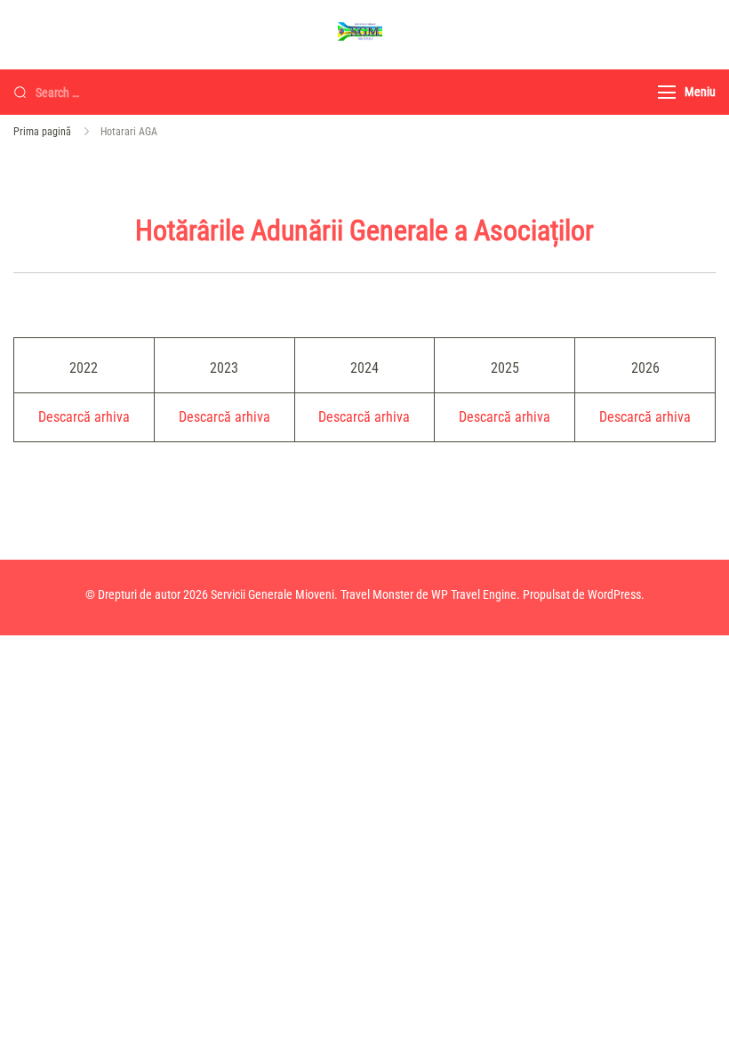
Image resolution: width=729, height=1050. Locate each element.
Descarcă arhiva (84, 416)
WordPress (614, 594)
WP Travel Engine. (475, 594)
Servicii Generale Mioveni (272, 594)
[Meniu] (667, 92)
